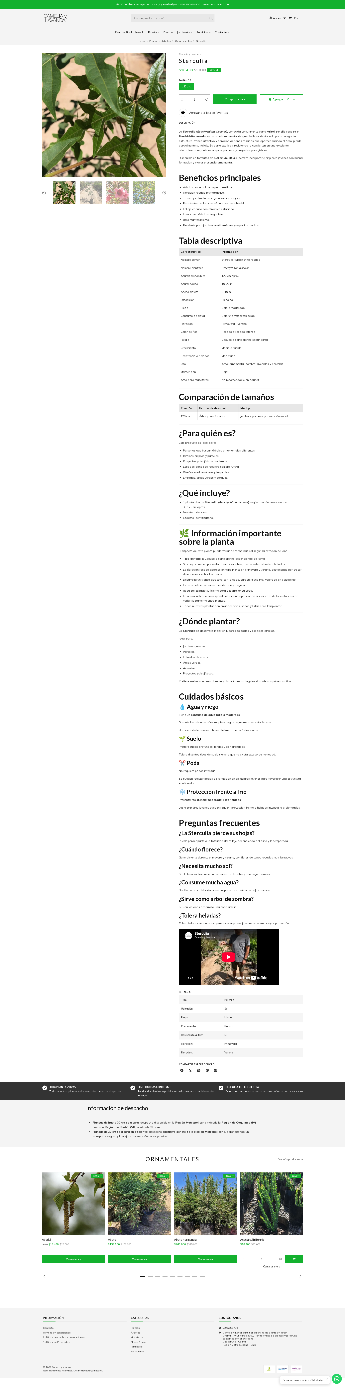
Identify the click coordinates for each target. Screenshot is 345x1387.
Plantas (135, 1327)
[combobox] (172, 18)
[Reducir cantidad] (182, 99)
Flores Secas (138, 1341)
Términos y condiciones (57, 1332)
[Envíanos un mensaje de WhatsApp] (337, 1379)
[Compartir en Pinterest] (207, 1070)
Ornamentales (183, 41)
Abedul (46, 1239)
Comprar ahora (271, 1266)
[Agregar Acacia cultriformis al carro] (294, 1259)
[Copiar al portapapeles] (216, 1070)
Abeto (112, 1239)
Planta (153, 41)
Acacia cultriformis (252, 1239)
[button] (222, 32)
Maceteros (137, 1337)
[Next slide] (163, 192)
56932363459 (230, 1327)
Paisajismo (137, 1351)
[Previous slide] (45, 192)
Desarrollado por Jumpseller (87, 1370)
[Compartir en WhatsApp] (199, 1070)
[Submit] (211, 18)
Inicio (142, 41)
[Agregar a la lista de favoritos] (47, 1203)
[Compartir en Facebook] (182, 1070)
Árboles (166, 41)
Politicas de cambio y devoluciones (64, 1337)
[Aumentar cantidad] (207, 99)
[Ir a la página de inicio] (55, 18)
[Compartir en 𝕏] (190, 1070)
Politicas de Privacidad (56, 1341)
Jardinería (137, 1346)
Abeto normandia (185, 1239)
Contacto (48, 1327)
